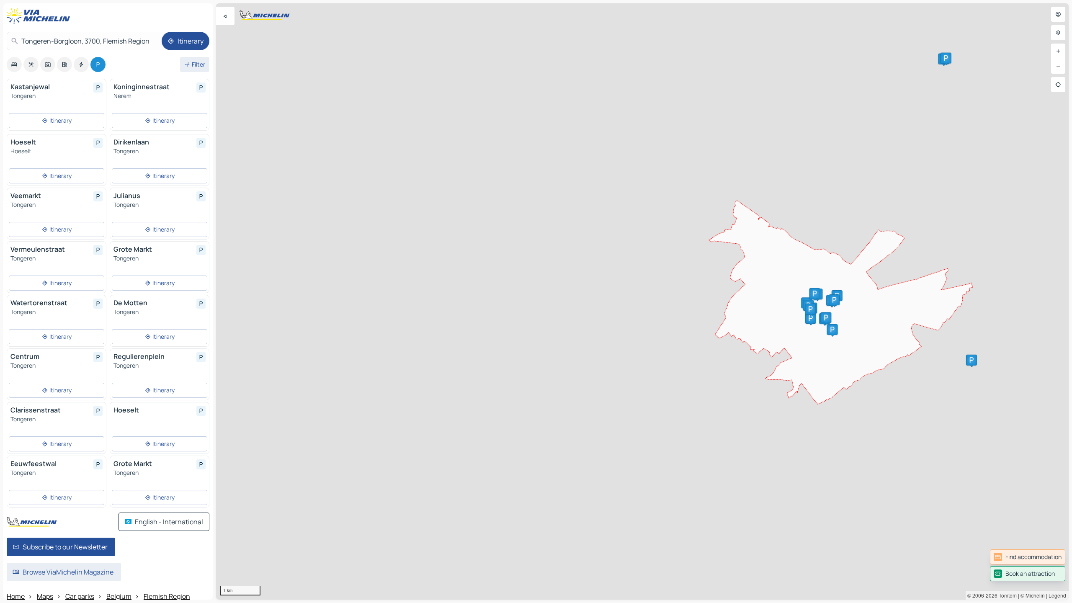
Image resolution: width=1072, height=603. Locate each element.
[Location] (1058, 84)
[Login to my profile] (1058, 14)
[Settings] (1058, 32)
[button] (971, 360)
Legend (1057, 595)
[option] (14, 64)
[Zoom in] (1058, 51)
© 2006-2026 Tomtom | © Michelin (1006, 595)
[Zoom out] (1058, 66)
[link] (1027, 556)
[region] (642, 301)
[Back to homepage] (40, 16)
